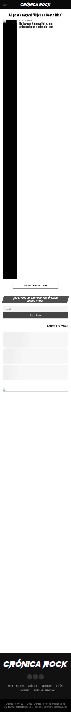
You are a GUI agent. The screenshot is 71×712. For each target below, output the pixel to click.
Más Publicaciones (35, 285)
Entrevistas (46, 686)
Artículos (32, 686)
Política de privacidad (44, 690)
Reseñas (59, 686)
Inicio (10, 686)
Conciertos (25, 690)
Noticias (20, 686)
